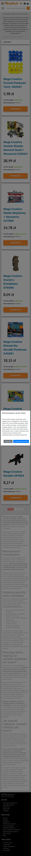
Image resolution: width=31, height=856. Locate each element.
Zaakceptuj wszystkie (21, 441)
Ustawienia (8, 441)
